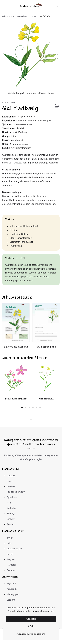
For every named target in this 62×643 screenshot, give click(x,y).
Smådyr (10, 518)
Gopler (10, 524)
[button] (3, 6)
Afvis (31, 626)
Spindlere (12, 497)
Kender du (12, 588)
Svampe (11, 570)
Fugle (10, 480)
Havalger (11, 564)
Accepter (31, 618)
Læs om (11, 599)
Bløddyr (11, 513)
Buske (10, 553)
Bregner (11, 559)
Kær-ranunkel (46, 398)
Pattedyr (11, 475)
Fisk (9, 502)
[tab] (22, 407)
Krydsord (11, 583)
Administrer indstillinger (31, 633)
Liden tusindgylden (16, 398)
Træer (9, 537)
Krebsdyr (11, 507)
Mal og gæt (13, 594)
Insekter (11, 486)
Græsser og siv (14, 548)
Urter (9, 543)
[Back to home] (31, 6)
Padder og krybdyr (16, 491)
